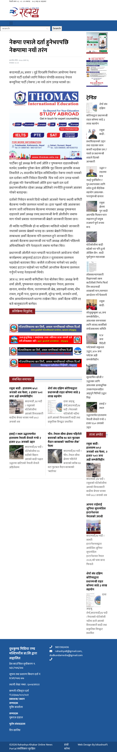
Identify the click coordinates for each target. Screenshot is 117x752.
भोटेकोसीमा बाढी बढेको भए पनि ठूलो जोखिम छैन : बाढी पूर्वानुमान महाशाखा (95, 251)
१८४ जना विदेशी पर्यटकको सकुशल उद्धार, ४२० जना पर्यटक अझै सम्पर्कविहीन (96, 347)
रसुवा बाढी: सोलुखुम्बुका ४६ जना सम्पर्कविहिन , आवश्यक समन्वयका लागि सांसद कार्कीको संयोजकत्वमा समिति (96, 315)
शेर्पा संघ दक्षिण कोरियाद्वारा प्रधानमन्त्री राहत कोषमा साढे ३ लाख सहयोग (97, 114)
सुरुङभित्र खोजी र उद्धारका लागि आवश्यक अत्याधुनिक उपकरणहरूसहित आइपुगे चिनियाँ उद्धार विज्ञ (96, 387)
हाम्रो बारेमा (67, 747)
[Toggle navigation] (11, 23)
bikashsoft (101, 744)
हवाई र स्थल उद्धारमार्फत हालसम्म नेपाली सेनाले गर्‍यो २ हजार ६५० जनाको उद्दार (96, 416)
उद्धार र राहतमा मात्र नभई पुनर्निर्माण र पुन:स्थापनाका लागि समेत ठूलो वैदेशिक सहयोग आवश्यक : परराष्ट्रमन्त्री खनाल (96, 182)
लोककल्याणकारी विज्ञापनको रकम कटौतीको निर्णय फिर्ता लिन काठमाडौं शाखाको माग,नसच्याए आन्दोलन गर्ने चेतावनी (97, 284)
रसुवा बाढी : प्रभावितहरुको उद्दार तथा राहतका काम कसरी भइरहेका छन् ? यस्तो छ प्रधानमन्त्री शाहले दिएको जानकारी (96, 146)
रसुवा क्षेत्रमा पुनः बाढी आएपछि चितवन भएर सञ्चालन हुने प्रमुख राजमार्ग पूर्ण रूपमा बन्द (97, 215)
